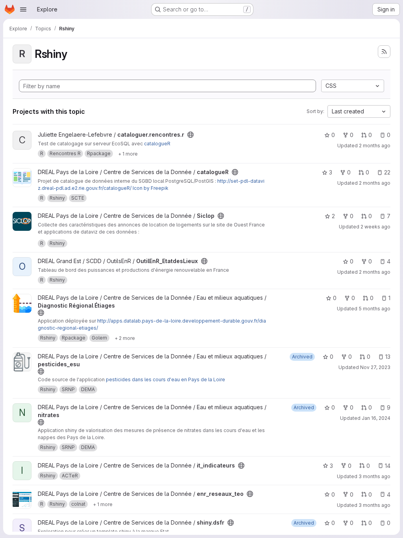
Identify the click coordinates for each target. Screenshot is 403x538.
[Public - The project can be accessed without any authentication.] (190, 135)
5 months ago (374, 309)
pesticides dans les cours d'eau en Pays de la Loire (165, 379)
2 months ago (374, 145)
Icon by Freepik (150, 188)
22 (387, 172)
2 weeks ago (375, 227)
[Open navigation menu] (23, 9)
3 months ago (374, 476)
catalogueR (157, 144)
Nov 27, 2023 (375, 367)
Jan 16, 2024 (376, 418)
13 (387, 356)
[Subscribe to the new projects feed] (384, 51)
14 (387, 465)
